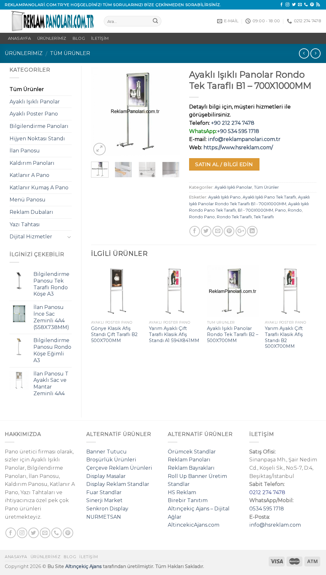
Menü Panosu (28, 200)
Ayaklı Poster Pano (34, 114)
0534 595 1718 (266, 509)
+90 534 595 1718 (238, 131)
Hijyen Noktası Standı (37, 139)
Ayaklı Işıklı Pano (224, 197)
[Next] (169, 111)
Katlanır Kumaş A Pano (39, 188)
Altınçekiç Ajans (83, 566)
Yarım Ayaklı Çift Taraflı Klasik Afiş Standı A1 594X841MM (174, 334)
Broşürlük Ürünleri (111, 460)
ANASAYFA (19, 38)
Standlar (179, 484)
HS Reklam (182, 492)
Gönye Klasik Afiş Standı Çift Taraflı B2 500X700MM (114, 334)
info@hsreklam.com (275, 525)
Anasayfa (16, 556)
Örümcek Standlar (192, 452)
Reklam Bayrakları (191, 468)
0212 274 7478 (267, 492)
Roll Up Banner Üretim (197, 476)
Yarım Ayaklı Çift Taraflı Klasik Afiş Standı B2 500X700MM (284, 337)
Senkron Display (107, 509)
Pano (280, 210)
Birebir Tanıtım (188, 500)
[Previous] (101, 111)
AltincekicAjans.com (193, 525)
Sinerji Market (104, 500)
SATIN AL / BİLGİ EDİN (224, 164)
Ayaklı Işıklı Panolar (233, 187)
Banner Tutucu (106, 452)
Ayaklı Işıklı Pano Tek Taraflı (269, 197)
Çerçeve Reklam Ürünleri (119, 468)
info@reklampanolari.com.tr (244, 139)
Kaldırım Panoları (32, 163)
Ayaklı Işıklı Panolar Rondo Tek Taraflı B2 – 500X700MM (232, 334)
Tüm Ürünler (70, 53)
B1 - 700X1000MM (255, 210)
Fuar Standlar (104, 492)
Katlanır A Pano (29, 175)
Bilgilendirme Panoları (39, 126)
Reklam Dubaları (31, 212)
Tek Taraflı (264, 216)
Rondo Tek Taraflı (234, 216)
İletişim (100, 38)
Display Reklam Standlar (117, 484)
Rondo (295, 210)
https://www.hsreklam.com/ (238, 147)
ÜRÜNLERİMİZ (52, 38)
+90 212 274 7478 (232, 123)
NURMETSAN (103, 517)
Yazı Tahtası (25, 224)
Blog (79, 38)
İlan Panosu (25, 151)
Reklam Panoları (189, 460)
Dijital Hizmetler (31, 237)
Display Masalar (106, 476)
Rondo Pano (202, 216)
